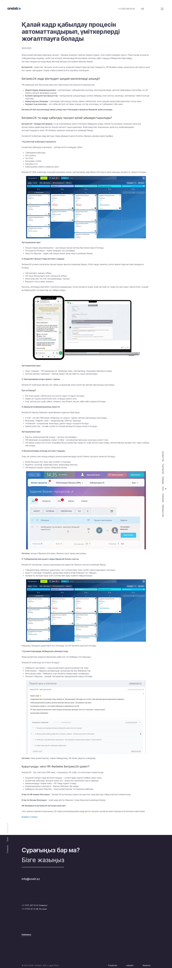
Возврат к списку (29, 817)
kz (142, 9)
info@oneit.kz (31, 879)
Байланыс (26, 934)
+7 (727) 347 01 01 (126, 9)
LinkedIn (130, 965)
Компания (163, 497)
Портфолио (163, 469)
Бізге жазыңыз (43, 860)
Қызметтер (163, 456)
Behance (146, 965)
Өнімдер (163, 480)
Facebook (112, 965)
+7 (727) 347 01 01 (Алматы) (34, 905)
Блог (163, 489)
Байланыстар (163, 511)
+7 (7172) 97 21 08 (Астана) (34, 909)
